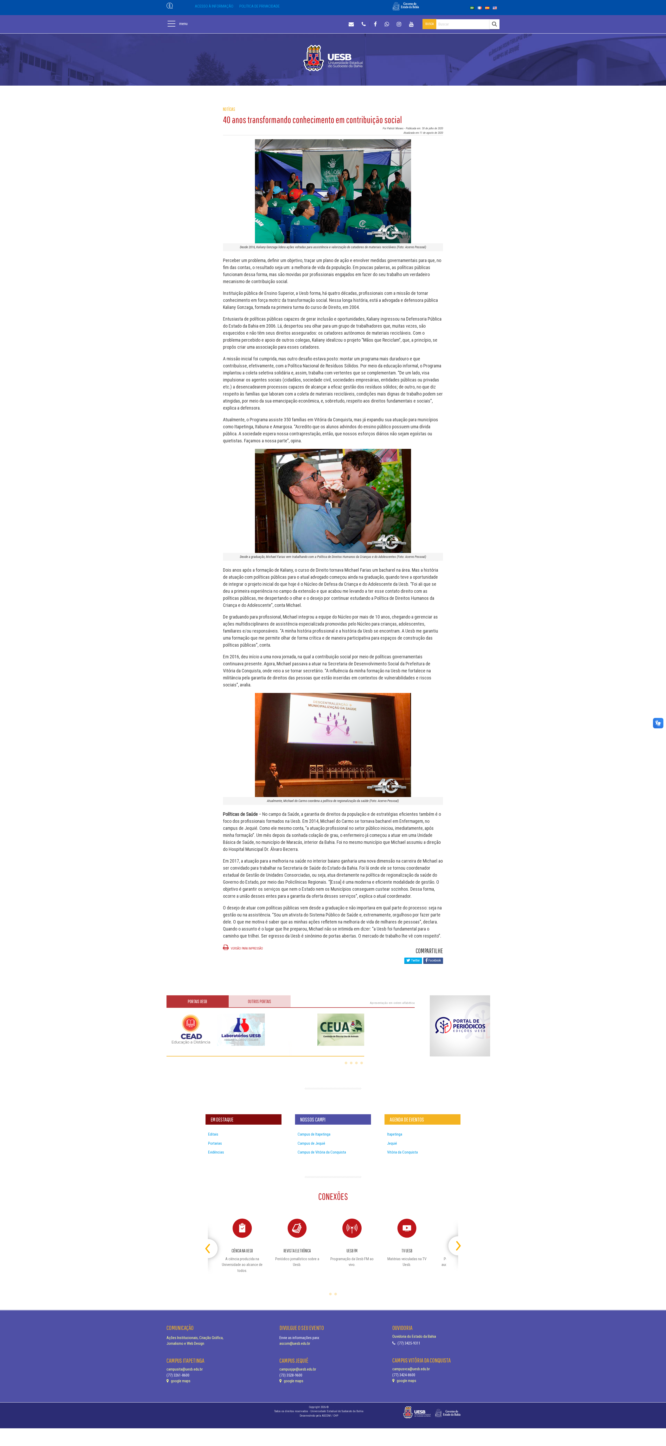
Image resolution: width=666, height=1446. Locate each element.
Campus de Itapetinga (314, 1134)
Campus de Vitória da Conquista (322, 1152)
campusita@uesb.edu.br (184, 1369)
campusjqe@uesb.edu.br (297, 1369)
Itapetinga (394, 1134)
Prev (212, 1243)
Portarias (215, 1143)
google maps (180, 1381)
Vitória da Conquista (402, 1152)
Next (453, 1243)
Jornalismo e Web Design (185, 1343)
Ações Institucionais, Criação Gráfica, (194, 1337)
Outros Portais (259, 1001)
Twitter (415, 960)
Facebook (434, 960)
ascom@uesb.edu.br (294, 1343)
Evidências (216, 1152)
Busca (429, 24)
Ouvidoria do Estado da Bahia (414, 1336)
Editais (213, 1134)
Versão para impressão (246, 948)
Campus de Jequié (311, 1143)
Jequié (392, 1143)
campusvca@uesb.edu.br (411, 1369)
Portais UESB (197, 1001)
